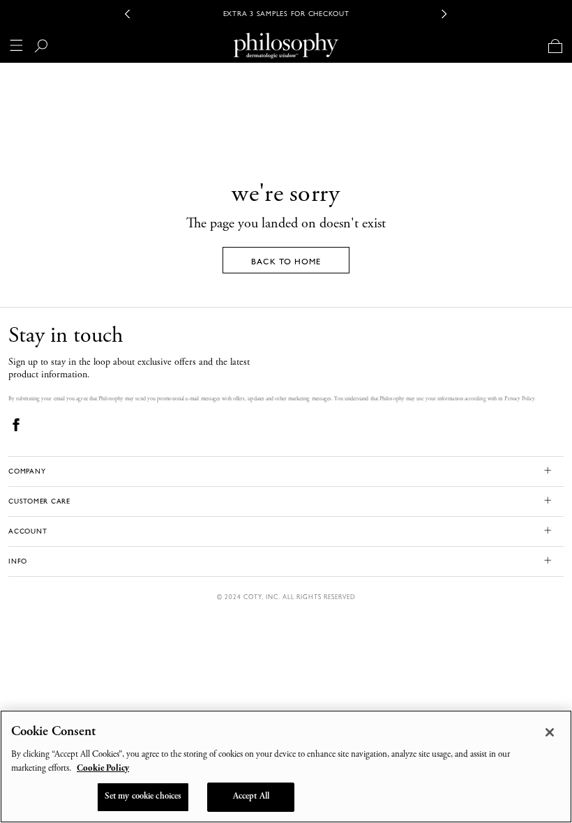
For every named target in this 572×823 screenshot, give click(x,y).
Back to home (286, 261)
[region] (286, 766)
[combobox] (258, 48)
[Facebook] (16, 424)
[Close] (549, 732)
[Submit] (46, 48)
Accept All (251, 796)
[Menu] (16, 45)
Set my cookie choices (143, 796)
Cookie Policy (103, 768)
